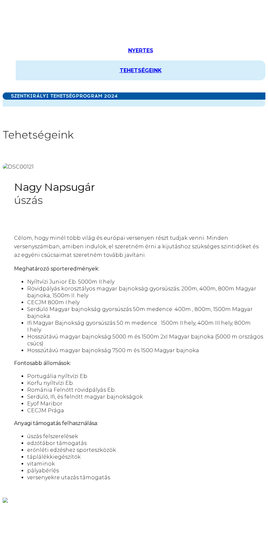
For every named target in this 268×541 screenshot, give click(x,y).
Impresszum (151, 514)
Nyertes (140, 50)
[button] (7, 89)
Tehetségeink (141, 70)
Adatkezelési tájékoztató (96, 514)
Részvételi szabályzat (31, 514)
